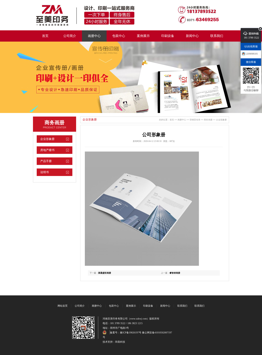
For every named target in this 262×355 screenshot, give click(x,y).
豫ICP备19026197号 (130, 332)
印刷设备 (167, 36)
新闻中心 (192, 36)
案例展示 (143, 36)
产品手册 (46, 161)
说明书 (44, 172)
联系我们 (216, 36)
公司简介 (69, 36)
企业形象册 (47, 138)
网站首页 (63, 305)
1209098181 (251, 53)
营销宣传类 (195, 120)
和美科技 (120, 342)
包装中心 (118, 36)
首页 (45, 36)
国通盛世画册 (104, 273)
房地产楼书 (47, 150)
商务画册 (55, 122)
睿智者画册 (174, 273)
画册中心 (94, 36)
